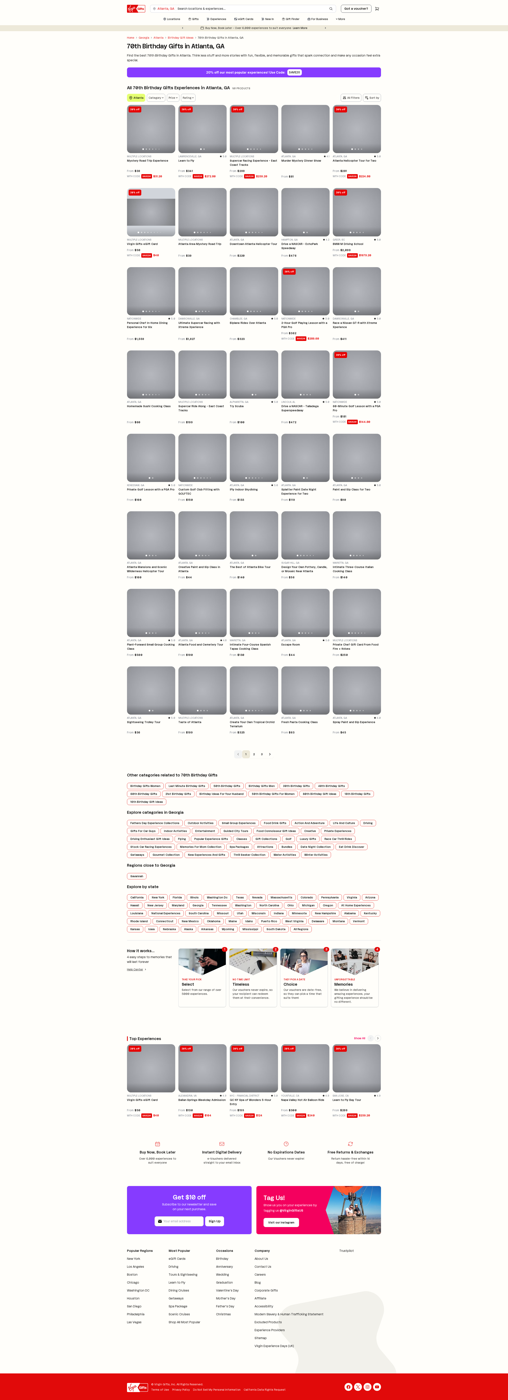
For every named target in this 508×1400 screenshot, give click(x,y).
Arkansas (207, 929)
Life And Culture (344, 823)
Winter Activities (316, 855)
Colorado (307, 897)
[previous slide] (132, 128)
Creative (310, 831)
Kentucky (370, 913)
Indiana (279, 913)
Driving (368, 823)
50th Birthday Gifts (227, 786)
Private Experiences (337, 831)
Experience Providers (262, 1335)
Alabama (350, 913)
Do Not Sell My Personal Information (217, 1394)
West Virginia (294, 921)
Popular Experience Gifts (211, 839)
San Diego (134, 1311)
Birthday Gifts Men (262, 786)
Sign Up (214, 1221)
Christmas (218, 1319)
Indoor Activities (175, 831)
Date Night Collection (316, 847)
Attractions (265, 847)
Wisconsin (259, 913)
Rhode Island (139, 921)
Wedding (217, 1274)
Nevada (257, 897)
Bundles (287, 847)
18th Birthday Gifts (357, 794)
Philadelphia (135, 1319)
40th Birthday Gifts (331, 786)
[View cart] (377, 9)
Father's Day (220, 1311)
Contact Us (255, 1267)
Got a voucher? (356, 9)
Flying (182, 839)
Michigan (308, 905)
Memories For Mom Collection (200, 847)
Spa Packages (239, 847)
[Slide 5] (155, 149)
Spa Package (175, 1311)
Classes (241, 839)
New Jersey (155, 905)
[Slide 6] (159, 149)
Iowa (151, 929)
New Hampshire (325, 913)
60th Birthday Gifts (143, 794)
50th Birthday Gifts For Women (273, 794)
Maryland (178, 905)
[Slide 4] (152, 149)
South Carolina (199, 913)
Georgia (144, 37)
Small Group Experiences (239, 823)
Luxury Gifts (308, 839)
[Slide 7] (157, 232)
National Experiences (165, 913)
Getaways (137, 855)
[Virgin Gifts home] (136, 9)
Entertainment (205, 831)
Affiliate (253, 1298)
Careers (252, 1274)
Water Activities (285, 855)
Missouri (223, 913)
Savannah (136, 876)
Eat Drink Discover (351, 847)
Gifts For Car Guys (143, 831)
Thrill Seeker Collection (249, 855)
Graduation (219, 1282)
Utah (240, 913)
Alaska (188, 929)
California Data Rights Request (265, 1394)
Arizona (370, 897)
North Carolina (269, 905)
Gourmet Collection (166, 855)
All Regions (301, 929)
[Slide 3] (149, 149)
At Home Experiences (356, 905)
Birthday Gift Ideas (180, 37)
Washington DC (138, 1295)
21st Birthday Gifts (178, 794)
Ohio (290, 905)
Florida (177, 897)
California (136, 897)
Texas (240, 897)
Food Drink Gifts (275, 823)
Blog (250, 1282)
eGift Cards (174, 1259)
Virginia (352, 897)
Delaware (318, 921)
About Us (254, 1259)
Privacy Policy (181, 1394)
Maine (233, 921)
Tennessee (219, 905)
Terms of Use (160, 1394)
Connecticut (164, 921)
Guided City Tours (235, 831)
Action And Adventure (310, 823)
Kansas (135, 929)
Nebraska (169, 929)
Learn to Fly (174, 1287)
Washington (243, 905)
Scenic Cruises (177, 1319)
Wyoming (228, 929)
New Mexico (190, 921)
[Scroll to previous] (371, 1038)
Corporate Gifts (258, 1290)
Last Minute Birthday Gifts (187, 786)
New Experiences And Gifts (206, 855)
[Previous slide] (182, 28)
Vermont (359, 921)
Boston (132, 1279)
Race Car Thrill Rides (338, 839)
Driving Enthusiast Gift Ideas (150, 839)
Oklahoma (213, 921)
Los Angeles (135, 1271)
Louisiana (136, 913)
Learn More (296, 28)
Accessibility (256, 1306)
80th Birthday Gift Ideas (319, 794)
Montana (339, 921)
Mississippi (250, 929)
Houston (133, 1303)
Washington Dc (217, 897)
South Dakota (276, 929)
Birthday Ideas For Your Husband (221, 794)
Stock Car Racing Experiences (151, 847)
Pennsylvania (330, 897)
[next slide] (170, 128)
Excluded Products (260, 1327)
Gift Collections (266, 839)
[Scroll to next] (378, 1038)
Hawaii (134, 905)
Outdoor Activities (201, 823)
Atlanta (159, 37)
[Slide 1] (143, 149)
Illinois (194, 897)
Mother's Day (220, 1303)
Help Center (135, 969)
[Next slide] (325, 28)
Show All (359, 1038)
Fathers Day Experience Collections (154, 823)
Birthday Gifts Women (145, 786)
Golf (289, 839)
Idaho (249, 921)
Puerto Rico (269, 921)
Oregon (328, 905)
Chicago (133, 1287)
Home (130, 37)
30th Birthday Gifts (296, 786)
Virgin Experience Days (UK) (267, 1351)
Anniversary (219, 1267)
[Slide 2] (146, 149)
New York (158, 897)
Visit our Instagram (281, 1222)
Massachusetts (281, 897)
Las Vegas (134, 1327)
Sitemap (253, 1343)
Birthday (217, 1259)
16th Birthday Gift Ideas (146, 802)
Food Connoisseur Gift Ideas (276, 831)
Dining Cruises (176, 1295)
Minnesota (299, 913)
